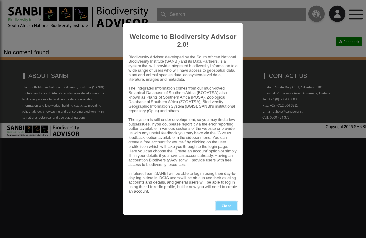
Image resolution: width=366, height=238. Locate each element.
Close (226, 206)
